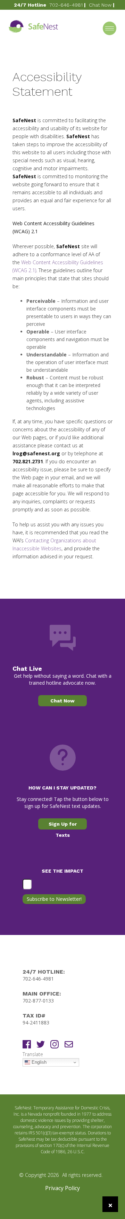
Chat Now (100, 5)
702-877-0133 (38, 1000)
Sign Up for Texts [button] (63, 825)
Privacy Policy (62, 1188)
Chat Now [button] (62, 700)
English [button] (38, 1062)
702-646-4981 (66, 5)
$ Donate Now (65, 14)
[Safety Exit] (110, 1204)
